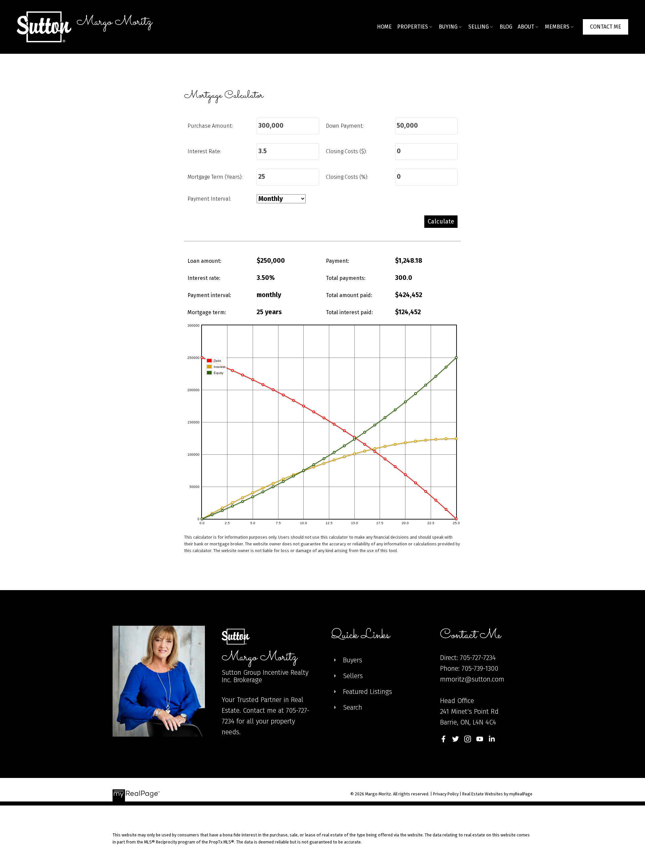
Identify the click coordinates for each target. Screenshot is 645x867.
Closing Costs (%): (347, 177)
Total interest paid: (349, 312)
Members (557, 27)
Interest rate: (203, 278)
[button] (605, 27)
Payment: (337, 261)
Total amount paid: (349, 295)
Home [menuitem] (384, 27)
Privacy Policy (446, 793)
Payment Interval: (209, 199)
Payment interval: (209, 295)
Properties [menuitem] (412, 27)
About (526, 27)
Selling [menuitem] (478, 27)
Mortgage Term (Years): (215, 177)
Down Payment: (344, 126)
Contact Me (605, 27)
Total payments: (346, 278)
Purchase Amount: (210, 126)
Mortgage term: (206, 312)
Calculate (441, 221)
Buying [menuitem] (448, 27)
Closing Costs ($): (346, 151)
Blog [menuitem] (506, 27)
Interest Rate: (204, 151)
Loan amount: (204, 261)
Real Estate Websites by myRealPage (497, 793)
